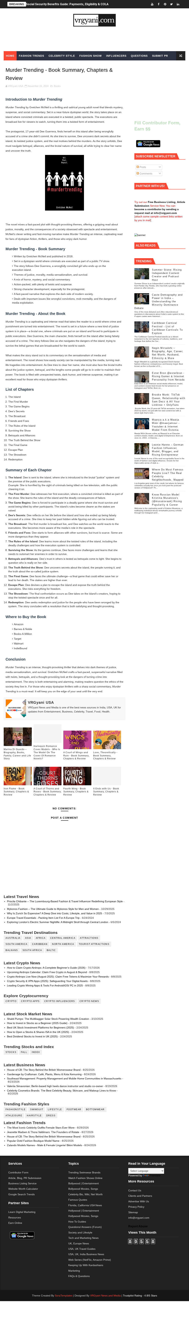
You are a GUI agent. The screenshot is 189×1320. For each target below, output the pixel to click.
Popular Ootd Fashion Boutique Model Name (33, 1140)
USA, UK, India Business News (86, 1254)
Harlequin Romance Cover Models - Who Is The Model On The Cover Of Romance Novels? (47, 752)
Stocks (11, 1052)
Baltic (51, 950)
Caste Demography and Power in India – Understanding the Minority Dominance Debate (158, 301)
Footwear (74, 1109)
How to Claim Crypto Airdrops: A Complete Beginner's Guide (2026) (46, 967)
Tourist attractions (94, 944)
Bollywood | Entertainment (83, 1183)
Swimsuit (36, 1109)
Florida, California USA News (85, 1205)
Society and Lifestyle (80, 1232)
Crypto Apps (30, 1001)
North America (63, 944)
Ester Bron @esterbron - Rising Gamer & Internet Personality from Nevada (168, 376)
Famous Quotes (77, 1199)
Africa (41, 938)
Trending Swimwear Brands (84, 1172)
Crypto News (89, 1001)
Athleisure (14, 1115)
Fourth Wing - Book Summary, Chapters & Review (76, 791)
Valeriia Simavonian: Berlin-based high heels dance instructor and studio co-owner (55, 1086)
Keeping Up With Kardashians (85, 1265)
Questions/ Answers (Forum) (85, 1226)
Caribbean (40, 944)
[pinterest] (165, 4)
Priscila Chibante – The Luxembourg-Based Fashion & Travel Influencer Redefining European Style (65, 901)
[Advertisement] (94, 38)
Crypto (11, 1001)
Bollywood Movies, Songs (83, 1188)
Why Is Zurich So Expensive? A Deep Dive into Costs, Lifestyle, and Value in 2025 (54, 913)
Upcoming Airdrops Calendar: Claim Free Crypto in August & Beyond (47, 972)
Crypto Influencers (59, 1001)
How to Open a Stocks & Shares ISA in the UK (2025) (38, 1031)
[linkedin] (178, 4)
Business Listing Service (22, 1183)
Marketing (74, 1270)
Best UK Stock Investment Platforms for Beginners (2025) (40, 1027)
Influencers (116, 55)
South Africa (32, 950)
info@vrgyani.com (138, 1217)
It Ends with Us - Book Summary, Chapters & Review (106, 791)
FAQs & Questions (79, 1276)
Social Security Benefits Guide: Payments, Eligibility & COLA (67, 4)
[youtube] (152, 4)
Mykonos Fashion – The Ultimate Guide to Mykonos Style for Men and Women (53, 908)
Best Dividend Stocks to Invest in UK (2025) (32, 1036)
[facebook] (158, 4)
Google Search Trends (21, 1194)
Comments (145, 173)
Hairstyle (34, 1115)
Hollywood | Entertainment (83, 1210)
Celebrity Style (62, 55)
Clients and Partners (140, 1195)
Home (10, 55)
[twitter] (171, 4)
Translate (155, 1175)
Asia (28, 938)
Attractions (89, 938)
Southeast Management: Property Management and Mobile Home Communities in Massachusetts (64, 1078)
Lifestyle (55, 1109)
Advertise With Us (138, 1201)
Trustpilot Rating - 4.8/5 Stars (140, 1295)
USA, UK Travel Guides (81, 1248)
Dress (51, 1115)
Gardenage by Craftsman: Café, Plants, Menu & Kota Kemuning (44, 1074)
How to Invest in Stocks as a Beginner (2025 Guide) (37, 1023)
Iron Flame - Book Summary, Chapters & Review (16, 791)
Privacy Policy (136, 1206)
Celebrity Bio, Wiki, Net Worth (85, 1194)
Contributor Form (18, 1172)
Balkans (12, 950)
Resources (14, 1217)
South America (17, 944)
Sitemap (133, 1212)
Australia (13, 938)
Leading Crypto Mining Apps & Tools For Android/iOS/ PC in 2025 (45, 985)
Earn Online (15, 1222)
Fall (24, 1052)
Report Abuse (138, 1226)
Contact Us (134, 1190)
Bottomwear (95, 1109)
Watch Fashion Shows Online (85, 1178)
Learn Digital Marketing (21, 1211)
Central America (62, 938)
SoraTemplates (63, 1295)
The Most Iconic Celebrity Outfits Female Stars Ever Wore (41, 1127)
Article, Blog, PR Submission (24, 1178)
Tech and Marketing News (83, 1237)
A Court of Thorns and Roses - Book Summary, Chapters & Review (47, 791)
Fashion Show (90, 55)
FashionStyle (15, 1109)
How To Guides (77, 1221)
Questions (139, 55)
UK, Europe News (78, 1243)
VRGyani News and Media (105, 1295)
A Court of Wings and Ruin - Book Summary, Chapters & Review (76, 755)
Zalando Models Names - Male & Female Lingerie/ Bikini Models (44, 1145)
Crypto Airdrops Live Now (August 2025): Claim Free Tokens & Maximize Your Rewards (58, 976)
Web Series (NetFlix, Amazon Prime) (89, 1259)
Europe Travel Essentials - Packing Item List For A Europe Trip (43, 917)
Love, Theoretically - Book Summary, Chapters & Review (105, 755)
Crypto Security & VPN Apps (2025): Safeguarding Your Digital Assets (47, 981)
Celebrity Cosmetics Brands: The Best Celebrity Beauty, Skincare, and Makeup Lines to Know (61, 1090)
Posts (142, 167)
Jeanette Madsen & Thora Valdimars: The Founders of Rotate (43, 1132)
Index (36, 1052)
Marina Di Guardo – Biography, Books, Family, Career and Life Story (17, 754)
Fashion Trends (31, 55)
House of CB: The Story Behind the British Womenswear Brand (43, 1069)
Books (57, 86)
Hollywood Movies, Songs (83, 1216)
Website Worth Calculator (23, 1188)
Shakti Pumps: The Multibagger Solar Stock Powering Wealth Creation (48, 1018)
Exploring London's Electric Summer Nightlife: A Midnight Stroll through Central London (57, 922)
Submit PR (160, 55)
